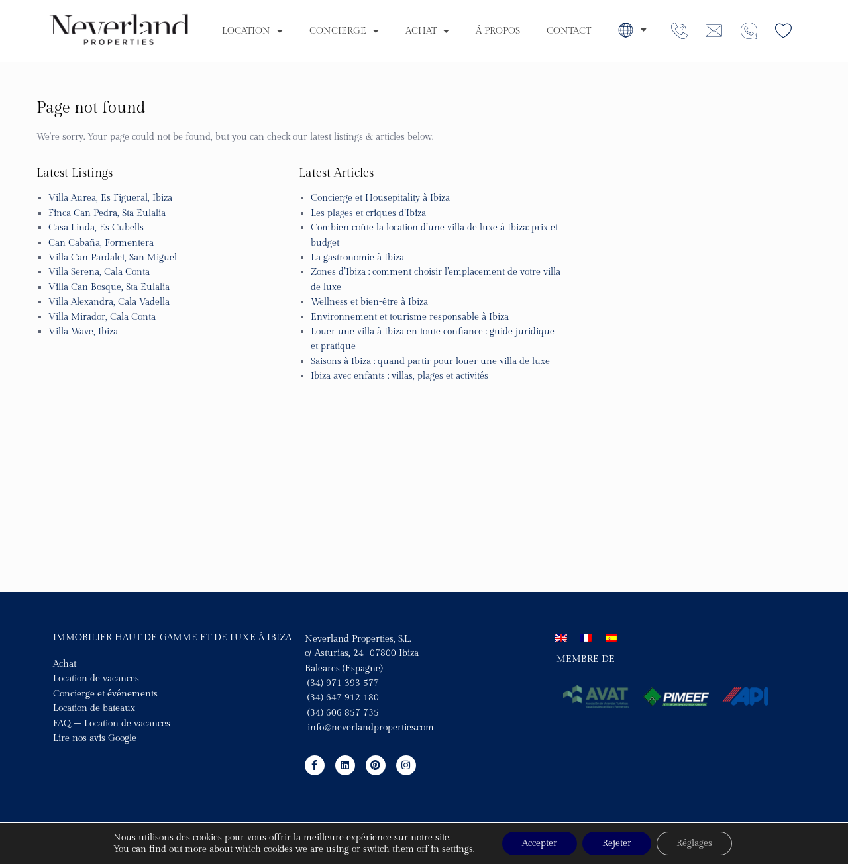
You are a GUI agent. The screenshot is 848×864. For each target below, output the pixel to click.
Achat (421, 31)
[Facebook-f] (315, 765)
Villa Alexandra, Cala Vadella (109, 302)
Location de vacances (96, 678)
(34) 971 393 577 (342, 683)
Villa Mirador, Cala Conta (102, 317)
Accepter (539, 843)
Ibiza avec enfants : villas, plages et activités (399, 376)
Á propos (498, 31)
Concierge (337, 31)
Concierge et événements (105, 694)
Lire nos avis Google (94, 738)
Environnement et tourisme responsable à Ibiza (410, 317)
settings (457, 849)
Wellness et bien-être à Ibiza (369, 302)
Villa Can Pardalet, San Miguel (112, 257)
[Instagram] (406, 765)
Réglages (694, 843)
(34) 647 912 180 (343, 698)
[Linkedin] (345, 765)
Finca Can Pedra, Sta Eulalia (107, 213)
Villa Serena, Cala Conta (99, 272)
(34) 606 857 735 (342, 713)
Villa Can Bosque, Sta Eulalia (109, 287)
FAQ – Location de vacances (111, 723)
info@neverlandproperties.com (370, 727)
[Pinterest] (376, 765)
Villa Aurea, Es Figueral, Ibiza (110, 198)
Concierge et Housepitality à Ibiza (380, 198)
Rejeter (616, 843)
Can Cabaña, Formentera (101, 243)
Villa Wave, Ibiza (83, 331)
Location (246, 31)
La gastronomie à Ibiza (357, 257)
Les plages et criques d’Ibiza (368, 213)
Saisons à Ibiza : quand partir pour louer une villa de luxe (430, 361)
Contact (569, 31)
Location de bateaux (94, 708)
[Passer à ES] (611, 638)
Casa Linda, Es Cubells (96, 227)
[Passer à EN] (561, 638)
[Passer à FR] (586, 638)
